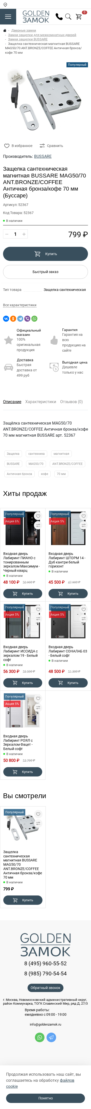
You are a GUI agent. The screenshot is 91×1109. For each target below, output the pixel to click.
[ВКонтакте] (6, 319)
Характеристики (40, 401)
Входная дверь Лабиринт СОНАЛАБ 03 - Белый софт (68, 651)
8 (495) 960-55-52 (45, 963)
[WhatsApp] (34, 319)
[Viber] (27, 319)
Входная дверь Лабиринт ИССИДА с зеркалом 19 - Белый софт (20, 653)
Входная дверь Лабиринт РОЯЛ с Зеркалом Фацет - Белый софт (18, 742)
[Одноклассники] (13, 319)
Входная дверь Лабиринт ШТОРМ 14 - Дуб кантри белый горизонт (67, 560)
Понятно (45, 1098)
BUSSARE (43, 156)
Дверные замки (23, 30)
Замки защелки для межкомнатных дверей (42, 35)
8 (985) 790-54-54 (45, 973)
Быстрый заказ (45, 272)
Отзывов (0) (71, 401)
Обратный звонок (45, 988)
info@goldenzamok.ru (45, 1024)
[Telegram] (20, 319)
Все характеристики (19, 305)
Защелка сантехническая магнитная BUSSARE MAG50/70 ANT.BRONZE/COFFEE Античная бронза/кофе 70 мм (22, 864)
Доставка (25, 360)
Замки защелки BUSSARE (28, 39)
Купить (51, 254)
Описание (12, 401)
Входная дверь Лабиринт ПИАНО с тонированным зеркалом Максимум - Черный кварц (21, 562)
